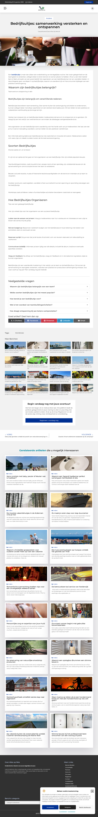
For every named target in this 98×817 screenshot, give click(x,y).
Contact (67, 779)
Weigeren (68, 807)
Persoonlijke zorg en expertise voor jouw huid (26, 623)
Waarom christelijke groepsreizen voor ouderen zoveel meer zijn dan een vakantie (82, 366)
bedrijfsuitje (15, 75)
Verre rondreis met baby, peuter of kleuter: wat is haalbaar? (26, 477)
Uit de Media (68, 767)
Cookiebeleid (63, 811)
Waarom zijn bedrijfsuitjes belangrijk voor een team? (49, 287)
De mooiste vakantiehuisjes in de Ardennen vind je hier (25, 514)
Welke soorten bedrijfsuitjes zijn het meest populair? (49, 293)
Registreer (68, 776)
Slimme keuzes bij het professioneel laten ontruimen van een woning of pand (69, 734)
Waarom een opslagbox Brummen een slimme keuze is (71, 661)
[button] (92, 791)
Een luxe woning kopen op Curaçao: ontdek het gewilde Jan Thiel (70, 551)
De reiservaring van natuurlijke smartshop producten (24, 661)
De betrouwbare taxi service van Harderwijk (70, 587)
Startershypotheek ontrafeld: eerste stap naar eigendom (25, 698)
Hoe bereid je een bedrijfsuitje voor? (49, 299)
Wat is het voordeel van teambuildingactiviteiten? (49, 305)
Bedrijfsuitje (19, 333)
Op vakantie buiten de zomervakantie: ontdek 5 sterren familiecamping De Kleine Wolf (26, 734)
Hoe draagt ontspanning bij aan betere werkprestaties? (49, 311)
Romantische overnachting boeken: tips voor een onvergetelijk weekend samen (25, 587)
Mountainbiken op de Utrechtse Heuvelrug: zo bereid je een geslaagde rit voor (59, 366)
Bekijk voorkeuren (85, 807)
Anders (49, 18)
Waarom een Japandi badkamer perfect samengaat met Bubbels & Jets (37, 352)
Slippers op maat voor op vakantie (82, 392)
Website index (69, 783)
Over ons (67, 772)
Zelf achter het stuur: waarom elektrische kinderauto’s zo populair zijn (37, 366)
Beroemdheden (69, 765)
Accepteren (50, 807)
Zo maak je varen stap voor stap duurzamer (70, 513)
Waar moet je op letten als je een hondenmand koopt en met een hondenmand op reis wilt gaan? (71, 698)
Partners (67, 769)
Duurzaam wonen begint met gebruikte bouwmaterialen (68, 624)
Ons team (68, 774)
